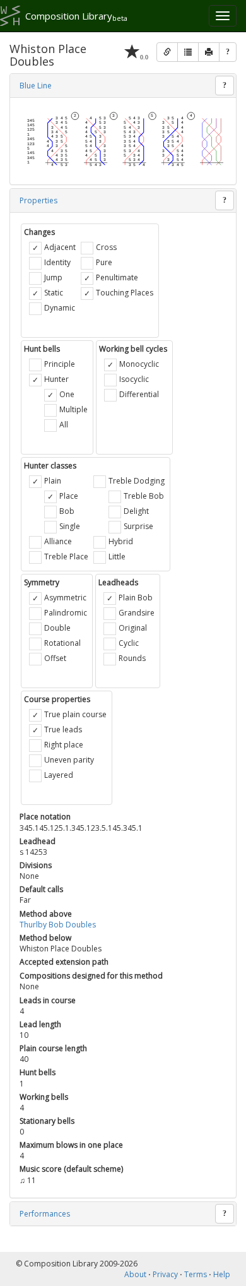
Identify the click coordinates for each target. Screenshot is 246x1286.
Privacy (165, 1274)
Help (221, 1274)
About (135, 1274)
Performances (45, 1213)
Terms (195, 1274)
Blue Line (36, 85)
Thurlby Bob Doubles (58, 924)
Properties (38, 200)
